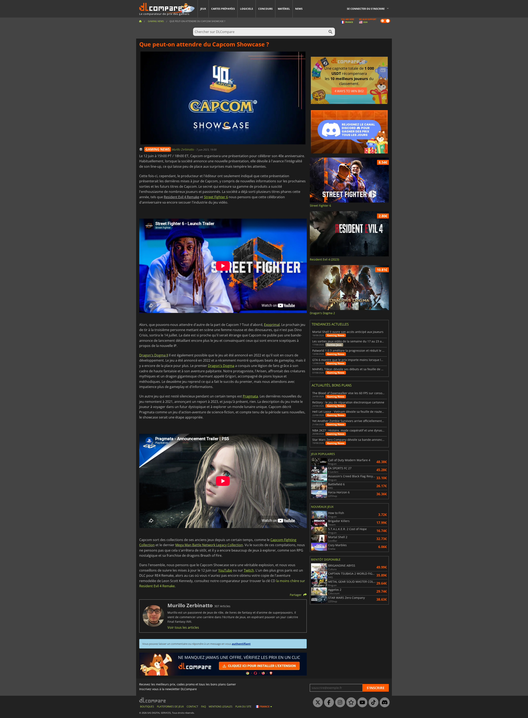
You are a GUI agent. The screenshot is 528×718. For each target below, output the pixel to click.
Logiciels (246, 9)
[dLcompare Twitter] (317, 702)
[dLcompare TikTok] (372, 702)
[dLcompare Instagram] (339, 702)
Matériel (284, 9)
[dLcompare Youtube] (361, 702)
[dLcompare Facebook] (328, 702)
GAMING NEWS (157, 149)
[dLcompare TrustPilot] (350, 702)
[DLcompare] (152, 700)
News (299, 9)
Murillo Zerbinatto (183, 149)
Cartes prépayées (223, 9)
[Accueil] (140, 21)
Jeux (203, 9)
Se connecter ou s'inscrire (366, 9)
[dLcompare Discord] (383, 702)
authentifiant (241, 644)
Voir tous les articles (183, 627)
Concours (265, 9)
